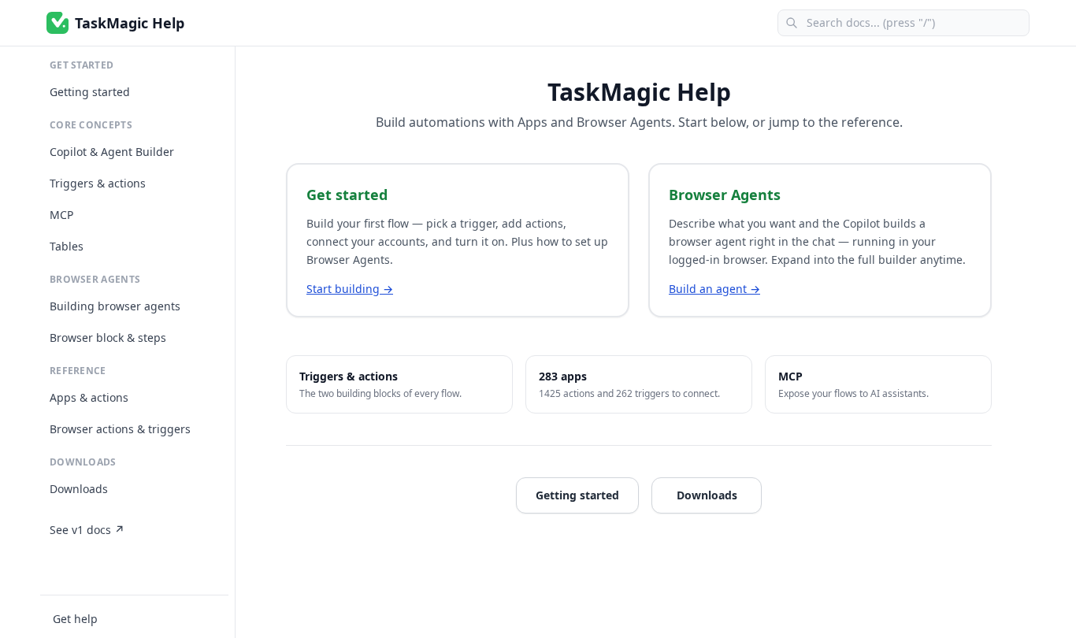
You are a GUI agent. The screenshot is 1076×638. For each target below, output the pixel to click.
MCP (61, 214)
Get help (75, 618)
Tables (66, 246)
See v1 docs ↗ (87, 529)
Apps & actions (89, 397)
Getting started (90, 91)
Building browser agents (115, 306)
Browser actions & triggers (120, 428)
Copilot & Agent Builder (112, 151)
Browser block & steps (108, 337)
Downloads (79, 488)
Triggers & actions (98, 183)
